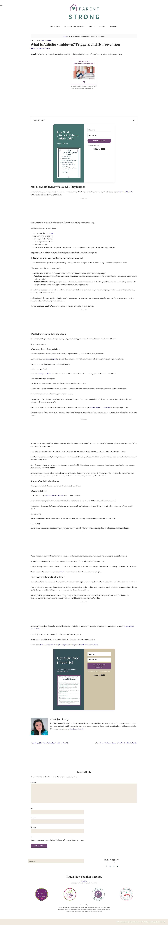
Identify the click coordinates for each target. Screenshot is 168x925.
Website (33, 827)
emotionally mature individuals (100, 407)
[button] (68, 163)
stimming (49, 233)
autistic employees (52, 359)
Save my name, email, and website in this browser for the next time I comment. (57, 840)
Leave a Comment (46, 40)
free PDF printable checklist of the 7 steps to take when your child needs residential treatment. (69, 645)
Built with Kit (99, 149)
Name (33, 808)
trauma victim (60, 572)
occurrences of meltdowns (55, 495)
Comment (35, 782)
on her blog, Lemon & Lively (74, 729)
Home (65, 36)
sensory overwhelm (44, 374)
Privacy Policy (84, 881)
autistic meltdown (124, 192)
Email (33, 818)
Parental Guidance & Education (41, 48)
